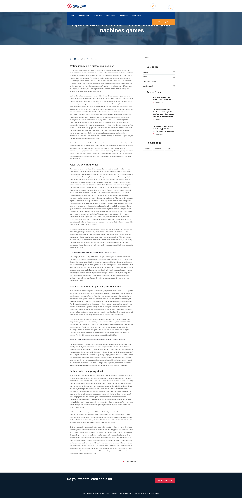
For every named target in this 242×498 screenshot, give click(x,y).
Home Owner (111, 15)
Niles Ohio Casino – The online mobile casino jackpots (163, 98)
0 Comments (93, 59)
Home (72, 15)
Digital (169, 148)
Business (147, 148)
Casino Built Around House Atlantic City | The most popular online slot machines (163, 129)
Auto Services (83, 15)
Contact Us (124, 15)
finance (145, 77)
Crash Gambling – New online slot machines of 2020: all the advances (93, 252)
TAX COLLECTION (149, 81)
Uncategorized (148, 86)
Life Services (97, 15)
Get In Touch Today (165, 480)
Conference (158, 148)
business (146, 72)
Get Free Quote (163, 22)
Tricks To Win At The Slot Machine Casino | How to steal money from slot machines (97, 339)
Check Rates (136, 15)
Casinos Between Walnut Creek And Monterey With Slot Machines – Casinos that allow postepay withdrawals (163, 113)
